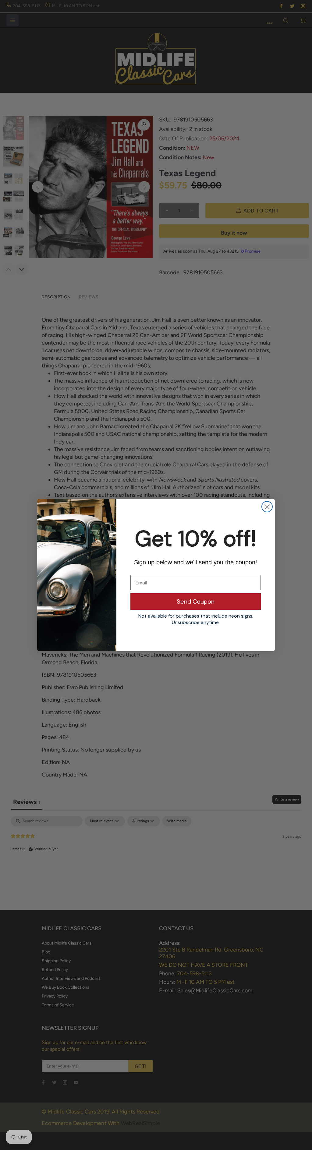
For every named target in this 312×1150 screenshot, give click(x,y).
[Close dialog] (267, 506)
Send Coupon (195, 601)
